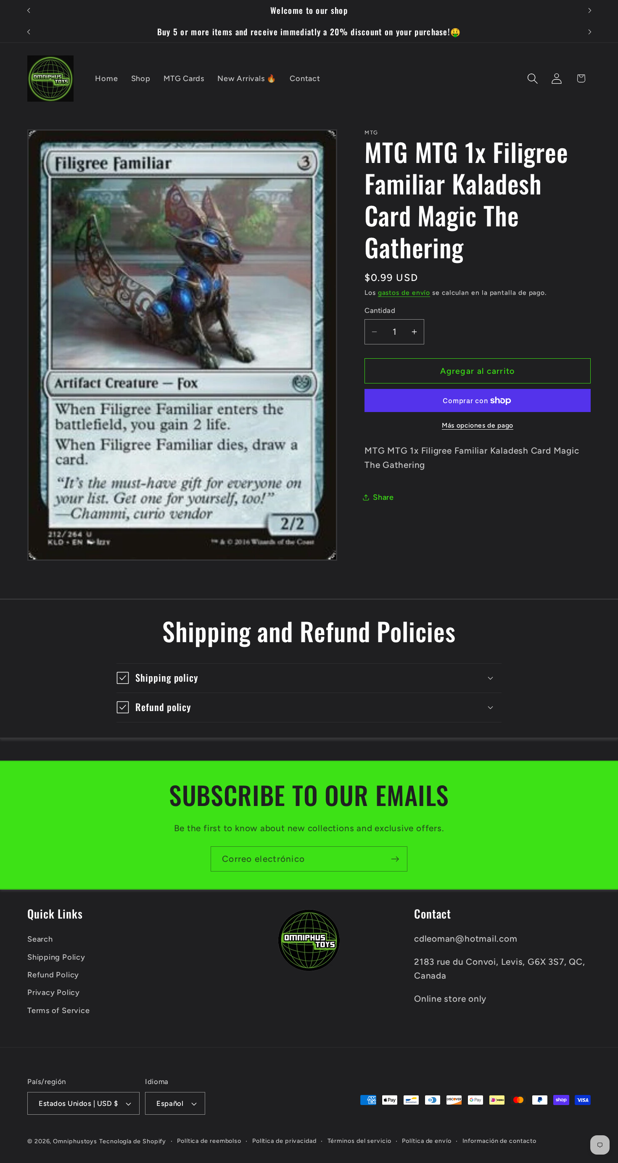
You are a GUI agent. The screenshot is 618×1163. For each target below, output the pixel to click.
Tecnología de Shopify (132, 1141)
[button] (533, 78)
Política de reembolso (209, 1141)
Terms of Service (58, 1010)
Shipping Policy (56, 957)
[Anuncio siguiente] (590, 10)
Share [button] (383, 497)
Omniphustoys (75, 1141)
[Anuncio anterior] (28, 10)
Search (40, 939)
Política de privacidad (284, 1141)
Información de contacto (499, 1141)
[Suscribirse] (395, 859)
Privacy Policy (53, 992)
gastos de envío (404, 293)
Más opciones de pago (477, 425)
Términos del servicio (359, 1141)
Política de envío (426, 1141)
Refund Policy (53, 974)
